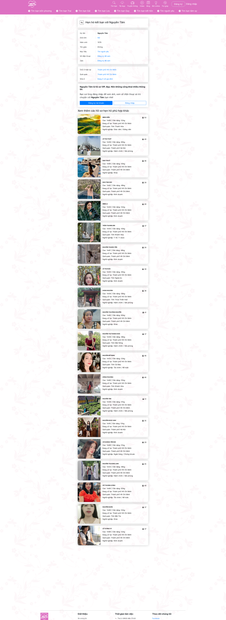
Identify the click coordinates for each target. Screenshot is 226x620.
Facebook (156, 618)
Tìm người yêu (166, 11)
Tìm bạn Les (103, 11)
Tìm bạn (114, 6)
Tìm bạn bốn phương (41, 11)
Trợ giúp (165, 6)
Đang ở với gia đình (105, 79)
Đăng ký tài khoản (96, 103)
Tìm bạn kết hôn (144, 11)
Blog (148, 6)
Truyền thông (132, 6)
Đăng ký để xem (104, 56)
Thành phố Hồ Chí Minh (107, 70)
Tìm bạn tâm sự (189, 11)
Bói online (156, 6)
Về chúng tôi (82, 618)
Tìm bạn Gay (122, 11)
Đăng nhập (191, 4)
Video (142, 6)
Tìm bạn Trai (64, 11)
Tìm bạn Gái (84, 11)
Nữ (99, 38)
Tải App (122, 6)
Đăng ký (178, 4)
